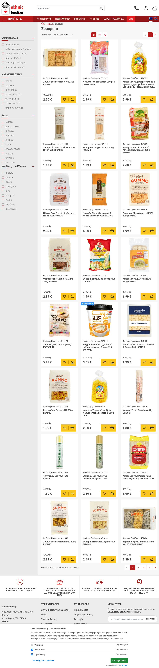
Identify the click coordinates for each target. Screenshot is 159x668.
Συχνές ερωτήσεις (83, 614)
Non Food (94, 19)
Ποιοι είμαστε (81, 610)
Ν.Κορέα (9, 195)
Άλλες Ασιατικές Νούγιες (18, 49)
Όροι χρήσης (80, 624)
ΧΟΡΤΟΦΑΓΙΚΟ (12, 103)
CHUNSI (9, 140)
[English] (155, 19)
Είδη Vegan (46, 624)
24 (94, 35)
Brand (5, 115)
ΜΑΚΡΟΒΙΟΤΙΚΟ (13, 94)
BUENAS (9, 135)
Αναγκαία (39, 645)
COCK (8, 144)
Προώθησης (40, 654)
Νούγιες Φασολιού (14, 67)
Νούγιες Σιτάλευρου (15, 62)
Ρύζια (44, 614)
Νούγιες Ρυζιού (13, 58)
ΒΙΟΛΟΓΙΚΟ (11, 90)
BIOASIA (9, 131)
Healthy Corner (62, 19)
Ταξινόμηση (46, 35)
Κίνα (7, 191)
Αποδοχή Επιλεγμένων (43, 660)
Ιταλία (8, 182)
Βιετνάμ (9, 173)
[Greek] (150, 19)
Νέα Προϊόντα (44, 19)
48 (99, 35)
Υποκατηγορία (10, 38)
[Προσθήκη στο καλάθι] (72, 99)
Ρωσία (8, 200)
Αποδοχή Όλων (119, 660)
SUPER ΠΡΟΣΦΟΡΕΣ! (114, 19)
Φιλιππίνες (11, 209)
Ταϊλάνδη (10, 204)
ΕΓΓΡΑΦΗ (150, 619)
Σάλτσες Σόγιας (49, 619)
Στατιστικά (40, 649)
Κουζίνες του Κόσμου (14, 166)
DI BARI (9, 153)
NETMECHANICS (121, 665)
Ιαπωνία (9, 177)
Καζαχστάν (10, 186)
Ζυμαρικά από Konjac (15, 53)
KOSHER (9, 85)
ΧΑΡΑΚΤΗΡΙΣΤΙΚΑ (12, 74)
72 (105, 35)
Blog (131, 19)
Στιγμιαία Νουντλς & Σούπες (55, 610)
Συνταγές (79, 619)
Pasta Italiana (12, 44)
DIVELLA (9, 158)
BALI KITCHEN (12, 126)
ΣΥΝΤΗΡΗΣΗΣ (12, 99)
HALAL (8, 81)
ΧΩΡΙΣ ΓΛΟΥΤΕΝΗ (14, 108)
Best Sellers (79, 19)
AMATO (9, 122)
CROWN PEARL (12, 149)
